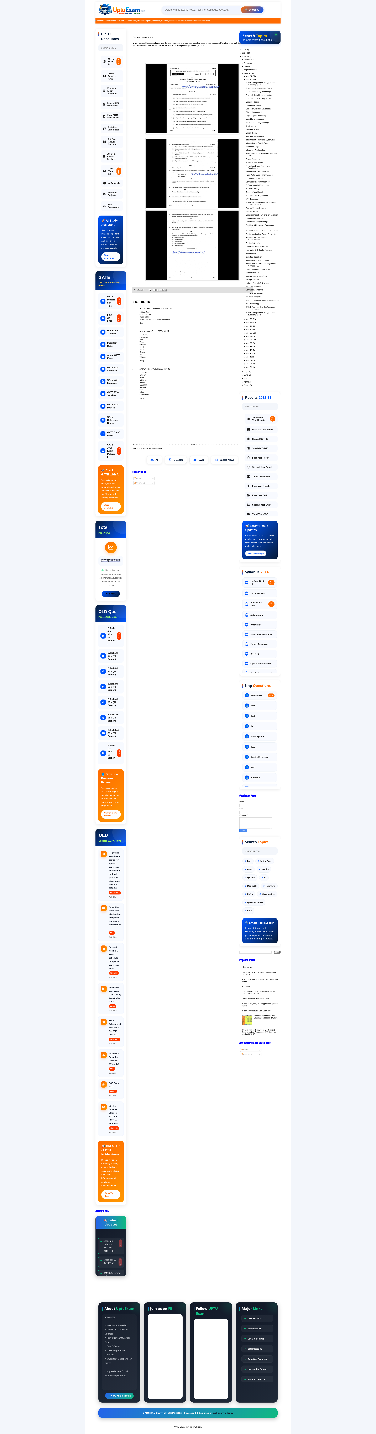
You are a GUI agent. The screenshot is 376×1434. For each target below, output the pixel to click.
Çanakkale (144, 337)
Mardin (142, 347)
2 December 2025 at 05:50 (161, 308)
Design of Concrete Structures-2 (258, 109)
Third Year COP (260, 514)
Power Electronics (253, 159)
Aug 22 (249, 343)
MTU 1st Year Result (262, 429)
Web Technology (252, 199)
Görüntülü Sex (145, 314)
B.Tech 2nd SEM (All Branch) (113, 733)
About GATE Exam (113, 357)
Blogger (198, 1427)
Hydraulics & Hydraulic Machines (259, 250)
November (248, 63)
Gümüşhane (144, 395)
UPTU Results (113, 61)
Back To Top (109, 1194)
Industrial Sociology (254, 257)
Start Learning (108, 506)
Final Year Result (261, 486)
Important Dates (112, 344)
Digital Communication (255, 112)
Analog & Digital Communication (259, 95)
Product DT (256, 624)
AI (157, 459)
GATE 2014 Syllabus (113, 394)
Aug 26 (249, 329)
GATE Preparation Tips (113, 301)
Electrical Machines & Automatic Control (262, 231)
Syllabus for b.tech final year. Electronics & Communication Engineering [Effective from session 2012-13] (259, 1032)
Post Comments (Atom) (152, 449)
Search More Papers (110, 814)
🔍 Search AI (252, 10)
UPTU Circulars (256, 1338)
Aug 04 (249, 367)
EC (252, 726)
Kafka (250, 894)
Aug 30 (249, 80)
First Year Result (260, 457)
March (247, 385)
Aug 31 (249, 76)
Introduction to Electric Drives (257, 143)
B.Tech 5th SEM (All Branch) (113, 686)
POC (253, 767)
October (247, 66)
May (246, 378)
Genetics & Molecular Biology (257, 247)
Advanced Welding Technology (258, 92)
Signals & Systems (253, 286)
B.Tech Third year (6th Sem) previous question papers (260, 84)
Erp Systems (251, 126)
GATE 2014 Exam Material (113, 450)
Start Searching (109, 256)
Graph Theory (251, 133)
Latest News (227, 459)
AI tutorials (246, 986)
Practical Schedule (111, 1236)
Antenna (255, 777)
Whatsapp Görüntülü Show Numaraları (155, 319)
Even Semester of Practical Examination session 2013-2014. (267, 1017)
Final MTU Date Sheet (113, 116)
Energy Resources (259, 644)
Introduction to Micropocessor (257, 260)
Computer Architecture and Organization (262, 215)
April (246, 382)
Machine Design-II (253, 147)
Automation (256, 615)
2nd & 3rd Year (257, 593)
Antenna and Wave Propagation (258, 99)
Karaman (143, 385)
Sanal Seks (144, 317)
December (248, 59)
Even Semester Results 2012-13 (256, 998)
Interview (270, 886)
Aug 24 (249, 336)
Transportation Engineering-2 (257, 196)
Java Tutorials (113, 171)
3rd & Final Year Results (263, 418)
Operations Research (260, 663)
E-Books (178, 459)
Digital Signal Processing (256, 116)
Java (249, 861)
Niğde (142, 392)
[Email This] (154, 290)
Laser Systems (258, 736)
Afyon (142, 355)
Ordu (141, 390)
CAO (253, 746)
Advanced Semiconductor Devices (259, 88)
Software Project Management (258, 182)
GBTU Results (255, 1348)
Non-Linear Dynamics (261, 634)
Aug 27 (249, 326)
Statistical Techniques (254, 293)
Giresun (143, 345)
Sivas (142, 377)
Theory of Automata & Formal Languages (262, 300)
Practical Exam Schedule (112, 91)
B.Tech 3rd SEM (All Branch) (113, 717)
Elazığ (142, 350)
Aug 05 (249, 364)
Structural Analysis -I (254, 297)
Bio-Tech (254, 653)
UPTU (249, 869)
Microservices (268, 894)
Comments (140, 483)
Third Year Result (261, 476)
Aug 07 (249, 360)
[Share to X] (160, 290)
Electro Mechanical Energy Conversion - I (262, 234)
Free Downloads (113, 205)
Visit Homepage (256, 553)
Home (192, 444)
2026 (244, 50)
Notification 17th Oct (113, 332)
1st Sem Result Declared (112, 142)
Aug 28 (249, 322)
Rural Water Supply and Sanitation (259, 175)
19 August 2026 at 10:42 (160, 369)
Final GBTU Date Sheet (113, 104)
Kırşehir (143, 352)
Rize (141, 340)
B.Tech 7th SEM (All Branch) (113, 656)
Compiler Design (252, 102)
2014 (244, 53)
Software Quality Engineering (257, 185)
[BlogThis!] (157, 290)
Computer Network (253, 105)
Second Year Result (262, 467)
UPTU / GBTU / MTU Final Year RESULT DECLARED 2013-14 (259, 992)
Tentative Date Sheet (113, 128)
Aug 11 (249, 357)
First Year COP (259, 495)
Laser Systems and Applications (258, 269)
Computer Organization (255, 218)
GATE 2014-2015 (256, 1379)
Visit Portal (110, 594)
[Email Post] (150, 290)
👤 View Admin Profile (119, 1395)
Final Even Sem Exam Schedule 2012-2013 (109, 1264)
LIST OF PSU (113, 318)
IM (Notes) (262, 695)
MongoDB (252, 886)
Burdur (142, 382)
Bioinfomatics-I (252, 211)
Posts (138, 478)
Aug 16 (249, 350)
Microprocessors (252, 280)
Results (265, 869)
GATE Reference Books (112, 420)
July (246, 372)
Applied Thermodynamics (256, 208)
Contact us (247, 967)
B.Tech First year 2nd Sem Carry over (256, 1011)
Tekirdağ (143, 357)
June (246, 375)
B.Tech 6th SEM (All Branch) (113, 671)
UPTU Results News (111, 76)
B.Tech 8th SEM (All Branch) (114, 636)
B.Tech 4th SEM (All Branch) (113, 702)
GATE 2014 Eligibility (113, 381)
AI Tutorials (114, 183)
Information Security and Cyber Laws (260, 140)
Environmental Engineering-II (257, 123)
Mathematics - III (252, 273)
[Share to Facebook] (163, 290)
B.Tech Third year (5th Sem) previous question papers (260, 314)
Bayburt (143, 387)
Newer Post (137, 444)
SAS (253, 716)
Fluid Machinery (252, 129)
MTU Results (254, 1328)
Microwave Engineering (255, 150)
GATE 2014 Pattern (113, 406)
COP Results (254, 1318)
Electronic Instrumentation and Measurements (258, 239)
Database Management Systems (259, 222)
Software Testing (252, 189)
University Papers (257, 1369)
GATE (201, 459)
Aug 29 (249, 319)
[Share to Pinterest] (165, 290)
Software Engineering (254, 178)
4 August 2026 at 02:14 (160, 331)
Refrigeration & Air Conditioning (258, 171)
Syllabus (251, 877)
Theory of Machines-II (254, 192)
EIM (253, 705)
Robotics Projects (112, 193)
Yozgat (142, 342)
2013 (244, 57)
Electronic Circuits (253, 243)
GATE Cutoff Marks (113, 434)
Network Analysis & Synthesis (257, 283)
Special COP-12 (260, 439)
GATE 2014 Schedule (113, 369)
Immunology (251, 253)
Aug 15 (249, 353)
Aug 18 (249, 347)
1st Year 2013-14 (261, 582)
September (248, 70)
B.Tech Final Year (261, 604)
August (247, 73)
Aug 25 (249, 333)
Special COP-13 (260, 448)
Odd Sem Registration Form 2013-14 (110, 1249)
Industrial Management (255, 119)
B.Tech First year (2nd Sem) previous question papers (260, 308)
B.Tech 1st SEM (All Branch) (114, 753)
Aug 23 (249, 340)
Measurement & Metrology (256, 276)
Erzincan (143, 380)
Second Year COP (261, 505)
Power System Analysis (255, 162)
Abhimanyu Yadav (223, 1412)
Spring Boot (265, 861)
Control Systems (259, 757)
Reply (142, 323)
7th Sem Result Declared (111, 156)
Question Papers (255, 902)
